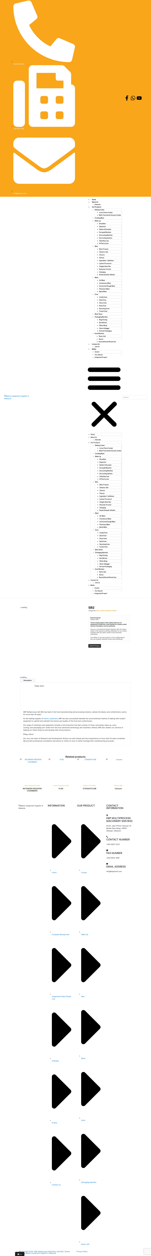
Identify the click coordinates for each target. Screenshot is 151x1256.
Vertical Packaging (105, 331)
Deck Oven (102, 300)
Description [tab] (28, 680)
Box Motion (103, 322)
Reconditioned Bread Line (107, 342)
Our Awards (99, 355)
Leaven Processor (105, 263)
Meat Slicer (99, 314)
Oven (96, 294)
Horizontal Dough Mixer (107, 286)
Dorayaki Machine (105, 232)
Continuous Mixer (105, 283)
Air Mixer (102, 280)
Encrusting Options (105, 238)
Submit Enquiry (95, 646)
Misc (96, 246)
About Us (95, 202)
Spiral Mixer (103, 291)
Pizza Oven (103, 303)
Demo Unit (102, 336)
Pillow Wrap (103, 325)
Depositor (102, 226)
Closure (102, 255)
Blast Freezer (103, 249)
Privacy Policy (82, 1251)
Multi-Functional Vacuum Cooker (110, 215)
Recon (101, 339)
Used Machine (99, 333)
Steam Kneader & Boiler (107, 274)
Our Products (96, 207)
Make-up (98, 221)
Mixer (97, 277)
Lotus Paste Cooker (106, 212)
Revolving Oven (104, 308)
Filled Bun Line (104, 241)
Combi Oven (103, 297)
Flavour (101, 258)
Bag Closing (103, 320)
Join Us (97, 346)
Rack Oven (102, 306)
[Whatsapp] (133, 98)
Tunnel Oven (103, 311)
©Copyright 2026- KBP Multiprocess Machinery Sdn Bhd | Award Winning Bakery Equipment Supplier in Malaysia (44, 1252)
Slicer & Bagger (104, 328)
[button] (104, 396)
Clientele (97, 204)
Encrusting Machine (105, 235)
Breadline (102, 223)
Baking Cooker (99, 210)
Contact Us (96, 344)
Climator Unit (103, 252)
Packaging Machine (101, 317)
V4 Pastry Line (103, 243)
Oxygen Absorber (105, 266)
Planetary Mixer (104, 289)
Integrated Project (101, 357)
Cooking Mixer (99, 218)
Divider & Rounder (105, 229)
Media (94, 349)
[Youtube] (139, 98)
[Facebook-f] (126, 98)
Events (97, 352)
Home (94, 199)
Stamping (102, 272)
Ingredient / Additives (106, 260)
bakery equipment (51, 718)
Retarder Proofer (105, 269)
